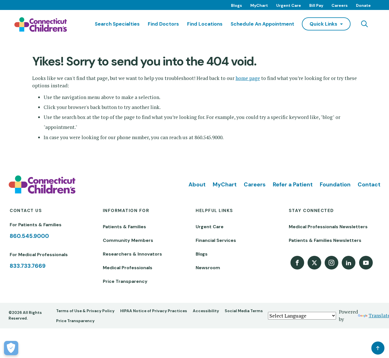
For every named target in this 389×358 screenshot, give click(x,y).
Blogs (236, 5)
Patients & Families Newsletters (325, 240)
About (197, 184)
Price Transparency (125, 281)
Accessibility (206, 310)
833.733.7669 (28, 265)
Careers (339, 5)
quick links (323, 24)
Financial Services (216, 240)
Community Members (128, 240)
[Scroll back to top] (378, 348)
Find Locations (204, 24)
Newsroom (208, 268)
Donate (363, 5)
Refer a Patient (293, 184)
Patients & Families (124, 227)
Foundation (335, 184)
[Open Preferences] (11, 348)
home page (248, 78)
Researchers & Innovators (132, 254)
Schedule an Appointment (262, 24)
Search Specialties (117, 24)
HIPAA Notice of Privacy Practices (153, 310)
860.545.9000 (29, 236)
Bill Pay (316, 5)
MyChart (259, 5)
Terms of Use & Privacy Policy (85, 310)
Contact (369, 184)
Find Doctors (163, 24)
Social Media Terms (244, 310)
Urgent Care (288, 5)
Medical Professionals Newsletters (328, 227)
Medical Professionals (127, 268)
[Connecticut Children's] (40, 24)
